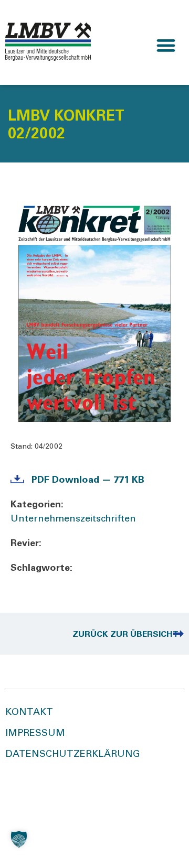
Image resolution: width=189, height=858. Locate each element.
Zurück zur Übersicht (125, 635)
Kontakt (29, 713)
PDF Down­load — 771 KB (88, 480)
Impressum (35, 733)
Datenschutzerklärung (72, 754)
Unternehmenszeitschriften (73, 519)
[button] (166, 45)
